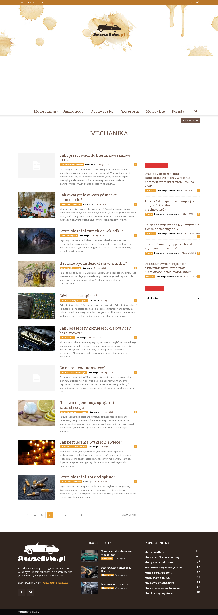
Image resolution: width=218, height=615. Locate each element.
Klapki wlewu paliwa (157, 577)
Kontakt (40, 2)
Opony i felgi (102, 111)
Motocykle (155, 111)
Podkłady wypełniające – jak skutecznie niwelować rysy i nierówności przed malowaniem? (169, 268)
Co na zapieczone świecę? (83, 367)
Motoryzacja (45, 111)
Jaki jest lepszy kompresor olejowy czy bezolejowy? (95, 330)
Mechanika (150, 190)
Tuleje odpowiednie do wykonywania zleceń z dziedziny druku (172, 227)
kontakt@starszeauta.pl (56, 582)
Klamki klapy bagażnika (71, 204)
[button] (196, 111)
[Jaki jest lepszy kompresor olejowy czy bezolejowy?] (36, 338)
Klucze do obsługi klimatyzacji (74, 300)
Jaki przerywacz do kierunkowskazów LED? (95, 157)
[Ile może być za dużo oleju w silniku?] (36, 274)
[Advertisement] (109, 81)
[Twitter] (197, 2)
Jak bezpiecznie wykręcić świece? (91, 442)
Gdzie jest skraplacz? (78, 295)
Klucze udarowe (67, 337)
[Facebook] (191, 2)
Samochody (73, 111)
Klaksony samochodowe (159, 583)
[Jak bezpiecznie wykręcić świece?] (36, 452)
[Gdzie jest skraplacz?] (36, 306)
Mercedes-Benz (155, 552)
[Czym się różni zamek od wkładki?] (36, 241)
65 (58, 514)
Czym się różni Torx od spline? (87, 476)
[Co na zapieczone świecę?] (36, 378)
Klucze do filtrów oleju (70, 268)
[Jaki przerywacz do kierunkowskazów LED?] (36, 165)
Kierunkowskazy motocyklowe (163, 567)
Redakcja (90, 164)
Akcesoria (129, 111)
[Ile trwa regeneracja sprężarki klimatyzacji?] (36, 413)
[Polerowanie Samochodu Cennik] (89, 572)
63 (42, 514)
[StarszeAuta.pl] (109, 30)
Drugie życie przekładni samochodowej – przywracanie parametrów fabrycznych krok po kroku (169, 180)
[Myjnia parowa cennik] (89, 588)
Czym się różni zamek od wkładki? (91, 230)
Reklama (30, 2)
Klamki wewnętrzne (69, 235)
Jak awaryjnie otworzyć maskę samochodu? (88, 197)
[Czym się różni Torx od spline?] (36, 487)
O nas (20, 2)
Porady (178, 111)
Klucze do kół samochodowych (163, 557)
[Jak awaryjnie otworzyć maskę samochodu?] (36, 205)
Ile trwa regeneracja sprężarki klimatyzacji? (87, 405)
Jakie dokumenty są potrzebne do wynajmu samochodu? (169, 246)
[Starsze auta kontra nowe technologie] (89, 556)
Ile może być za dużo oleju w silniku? (93, 263)
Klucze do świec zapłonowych (73, 372)
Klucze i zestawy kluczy (71, 481)
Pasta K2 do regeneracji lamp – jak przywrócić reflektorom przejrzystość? (170, 205)
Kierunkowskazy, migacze (72, 164)
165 (73, 514)
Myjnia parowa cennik (114, 584)
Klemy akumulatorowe (159, 562)
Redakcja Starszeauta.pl (170, 190)
